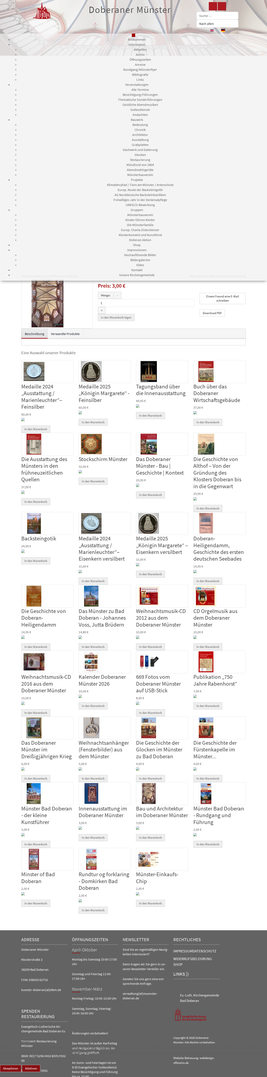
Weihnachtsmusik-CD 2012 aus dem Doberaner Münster (161, 617)
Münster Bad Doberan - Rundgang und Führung (218, 815)
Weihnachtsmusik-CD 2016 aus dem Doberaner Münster (46, 683)
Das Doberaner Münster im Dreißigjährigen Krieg (46, 749)
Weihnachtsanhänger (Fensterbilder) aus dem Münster (104, 749)
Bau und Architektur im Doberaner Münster (162, 812)
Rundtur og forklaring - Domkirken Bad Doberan (104, 881)
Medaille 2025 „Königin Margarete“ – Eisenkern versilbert (162, 545)
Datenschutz (204, 951)
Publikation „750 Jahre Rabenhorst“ (215, 680)
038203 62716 (38, 980)
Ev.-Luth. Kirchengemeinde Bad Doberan (199, 998)
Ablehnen (31, 1068)
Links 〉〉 (181, 974)
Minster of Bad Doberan (38, 877)
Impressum (183, 951)
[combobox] (217, 16)
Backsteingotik (38, 538)
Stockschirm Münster (103, 459)
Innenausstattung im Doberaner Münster (103, 812)
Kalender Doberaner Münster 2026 (102, 680)
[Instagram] (221, 6)
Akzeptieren (10, 1068)
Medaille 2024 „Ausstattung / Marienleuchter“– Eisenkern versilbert (102, 548)
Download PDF (212, 313)
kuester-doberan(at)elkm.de (41, 990)
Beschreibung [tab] (34, 334)
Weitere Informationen (125, 1074)
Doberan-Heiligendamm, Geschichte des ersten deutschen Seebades (218, 548)
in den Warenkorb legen (116, 317)
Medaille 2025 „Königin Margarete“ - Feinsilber (104, 393)
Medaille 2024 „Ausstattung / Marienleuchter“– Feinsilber (41, 396)
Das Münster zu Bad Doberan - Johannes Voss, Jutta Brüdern (102, 617)
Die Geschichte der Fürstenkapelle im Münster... (215, 749)
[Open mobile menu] (133, 35)
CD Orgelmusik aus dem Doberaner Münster (215, 617)
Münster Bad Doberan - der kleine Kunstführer (46, 815)
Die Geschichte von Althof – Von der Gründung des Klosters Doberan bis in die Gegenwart (217, 472)
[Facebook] (212, 6)
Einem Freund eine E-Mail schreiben (222, 298)
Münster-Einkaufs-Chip (157, 877)
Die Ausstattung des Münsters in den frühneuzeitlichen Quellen (44, 469)
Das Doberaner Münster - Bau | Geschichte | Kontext (160, 465)
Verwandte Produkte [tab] (65, 334)
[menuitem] (137, 39)
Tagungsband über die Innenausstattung (161, 390)
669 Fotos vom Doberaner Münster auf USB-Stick (158, 683)
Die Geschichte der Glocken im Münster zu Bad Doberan (159, 749)
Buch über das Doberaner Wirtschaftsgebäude (216, 393)
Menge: (105, 295)
